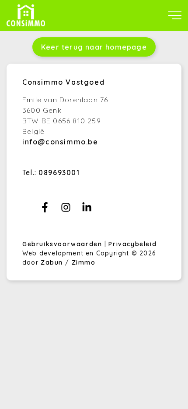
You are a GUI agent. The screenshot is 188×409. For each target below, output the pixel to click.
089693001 (59, 172)
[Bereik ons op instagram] (66, 209)
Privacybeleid (132, 244)
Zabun (52, 262)
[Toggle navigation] (174, 15)
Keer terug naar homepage (94, 47)
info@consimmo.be (60, 141)
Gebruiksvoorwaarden (63, 244)
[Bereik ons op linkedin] (87, 209)
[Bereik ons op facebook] (45, 209)
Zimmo (84, 262)
